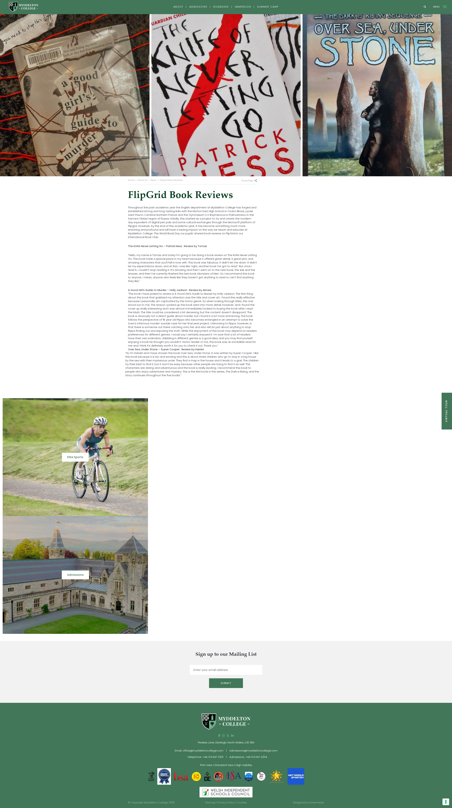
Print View (206, 765)
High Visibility (244, 765)
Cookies (242, 802)
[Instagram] (223, 736)
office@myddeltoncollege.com (203, 750)
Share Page (247, 180)
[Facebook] (219, 736)
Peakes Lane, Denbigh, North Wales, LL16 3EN (226, 742)
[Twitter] (227, 736)
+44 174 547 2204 (256, 757)
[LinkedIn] (232, 736)
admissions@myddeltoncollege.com (253, 750)
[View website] (261, 776)
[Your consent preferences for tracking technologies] (445, 801)
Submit (226, 683)
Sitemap (210, 802)
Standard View (224, 765)
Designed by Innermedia (308, 802)
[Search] (425, 7)
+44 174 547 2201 (213, 757)
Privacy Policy (226, 802)
